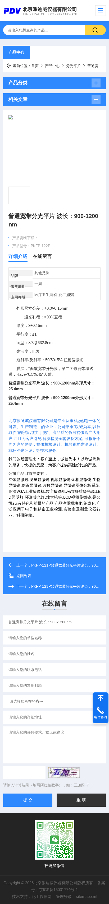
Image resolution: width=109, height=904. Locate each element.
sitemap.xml (86, 896)
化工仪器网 (42, 896)
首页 (35, 66)
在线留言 (42, 256)
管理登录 (64, 896)
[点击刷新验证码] (64, 772)
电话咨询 (100, 717)
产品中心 (16, 52)
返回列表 (23, 576)
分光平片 (73, 66)
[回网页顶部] (100, 698)
